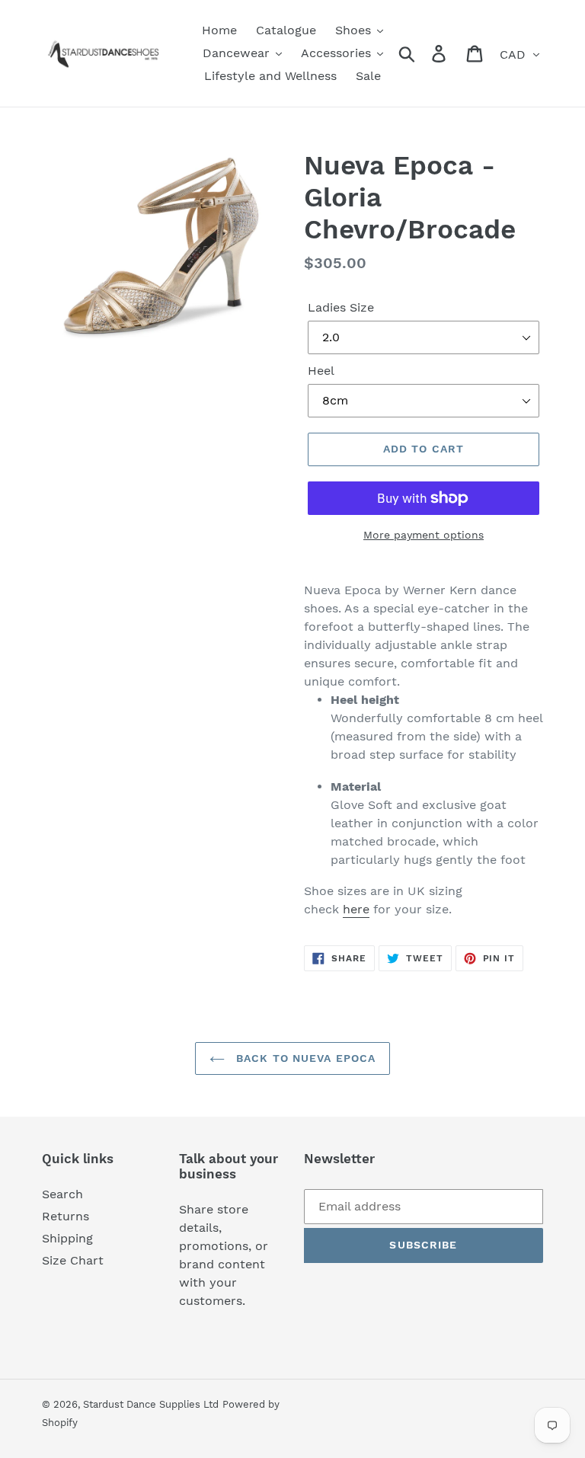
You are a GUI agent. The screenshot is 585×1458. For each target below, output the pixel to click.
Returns (65, 1216)
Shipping (67, 1238)
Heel (321, 370)
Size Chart (73, 1260)
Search (62, 1194)
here (356, 909)
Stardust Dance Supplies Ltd (151, 1404)
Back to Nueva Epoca (304, 1058)
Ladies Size (341, 307)
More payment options (423, 535)
